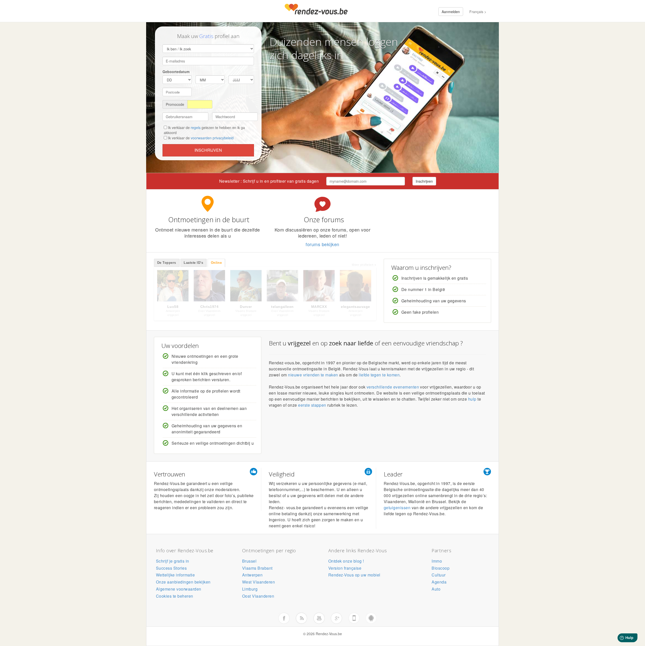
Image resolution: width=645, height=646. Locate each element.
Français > (477, 11)
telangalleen (282, 307)
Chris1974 (209, 307)
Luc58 (172, 307)
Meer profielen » (364, 265)
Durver (246, 307)
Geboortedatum (176, 71)
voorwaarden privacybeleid (212, 137)
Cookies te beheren (174, 596)
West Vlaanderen (258, 582)
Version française (344, 568)
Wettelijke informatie (175, 575)
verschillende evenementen (393, 387)
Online (216, 263)
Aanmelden (451, 11)
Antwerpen (252, 575)
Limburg (249, 589)
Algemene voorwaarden (178, 589)
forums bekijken (322, 244)
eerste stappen (312, 405)
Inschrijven (208, 150)
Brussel (249, 561)
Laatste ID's (193, 263)
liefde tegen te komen (379, 375)
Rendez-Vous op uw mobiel (354, 575)
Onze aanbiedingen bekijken (183, 582)
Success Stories (171, 568)
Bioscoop (440, 568)
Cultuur (438, 575)
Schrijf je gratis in (172, 561)
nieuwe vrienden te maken (313, 375)
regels (196, 127)
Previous (148, 287)
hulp (472, 399)
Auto (436, 589)
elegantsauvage (355, 307)
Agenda (439, 582)
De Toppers (166, 263)
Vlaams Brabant (257, 568)
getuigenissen (397, 507)
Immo (437, 561)
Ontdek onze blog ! (346, 561)
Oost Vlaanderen (258, 596)
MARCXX (319, 307)
